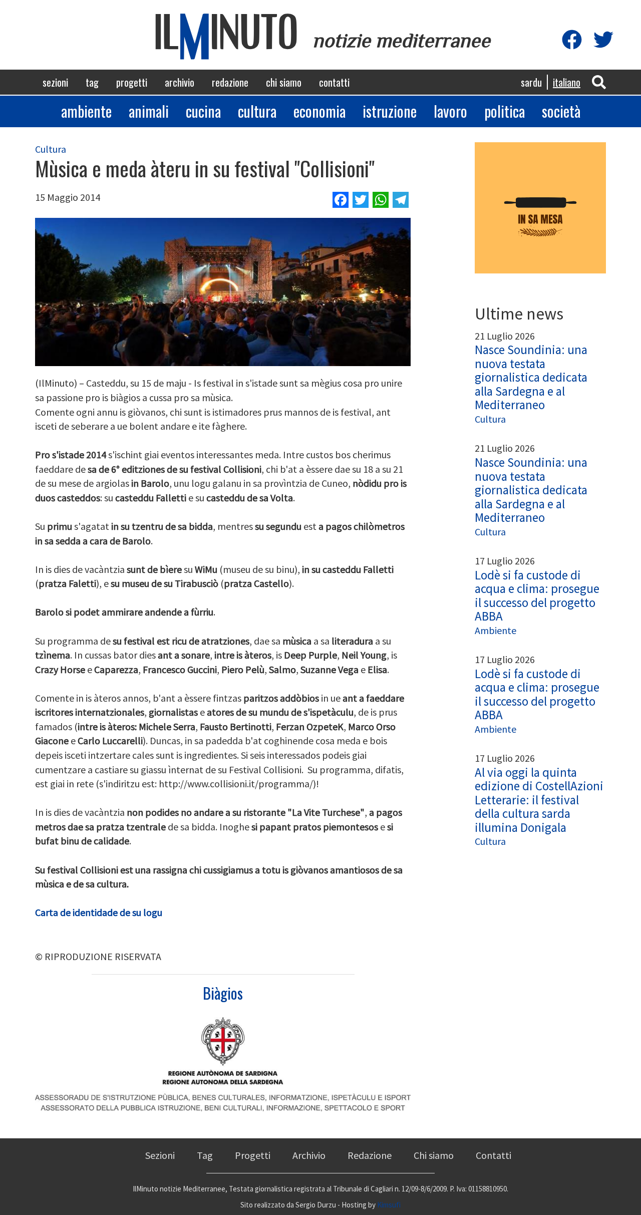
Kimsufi (389, 1204)
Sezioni (55, 82)
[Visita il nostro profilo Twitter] (603, 40)
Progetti (131, 82)
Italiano (566, 82)
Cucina (203, 111)
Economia (319, 111)
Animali (149, 111)
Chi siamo (283, 82)
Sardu (531, 82)
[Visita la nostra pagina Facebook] (572, 40)
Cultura (257, 111)
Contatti (334, 82)
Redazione (230, 82)
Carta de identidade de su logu (98, 912)
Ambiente (86, 111)
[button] (599, 81)
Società (561, 111)
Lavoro (450, 111)
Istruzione (390, 111)
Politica (504, 111)
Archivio (179, 82)
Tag (92, 82)
